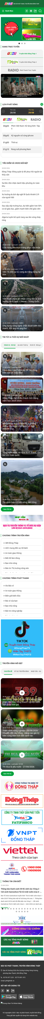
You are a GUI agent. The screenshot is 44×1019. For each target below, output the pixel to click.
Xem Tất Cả (7, 509)
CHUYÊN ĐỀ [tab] (8, 671)
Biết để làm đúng (12, 558)
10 (27, 908)
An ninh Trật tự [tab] (23, 345)
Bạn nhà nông (11, 563)
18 (22, 911)
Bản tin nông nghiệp (13, 611)
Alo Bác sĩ (9, 586)
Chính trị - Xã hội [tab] (9, 345)
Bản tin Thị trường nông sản (17, 568)
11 (30, 908)
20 (27, 911)
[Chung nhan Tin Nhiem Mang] (22, 1003)
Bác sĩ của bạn (11, 601)
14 (39, 908)
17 (19, 911)
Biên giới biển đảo (12, 596)
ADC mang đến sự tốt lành (16, 548)
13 (36, 908)
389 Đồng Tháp (11, 543)
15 (41, 908)
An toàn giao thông (13, 553)
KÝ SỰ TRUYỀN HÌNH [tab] (21, 671)
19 (25, 911)
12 (33, 908)
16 (16, 911)
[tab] (22, 54)
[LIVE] (22, 86)
